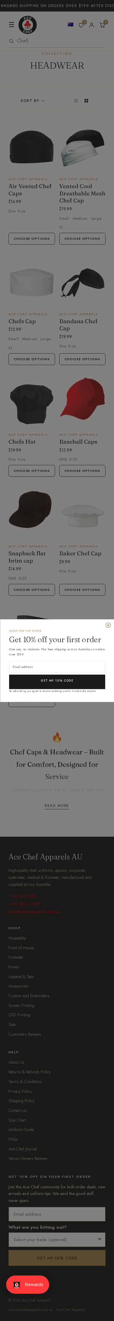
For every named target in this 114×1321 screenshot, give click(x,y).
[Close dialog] (108, 625)
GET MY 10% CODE (57, 681)
